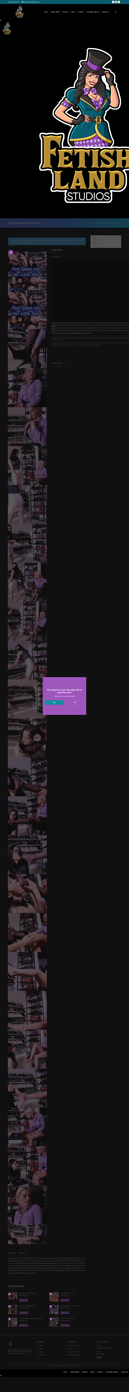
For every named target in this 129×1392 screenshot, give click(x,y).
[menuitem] (46, 11)
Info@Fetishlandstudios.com (32, 2)
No (75, 702)
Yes (54, 702)
